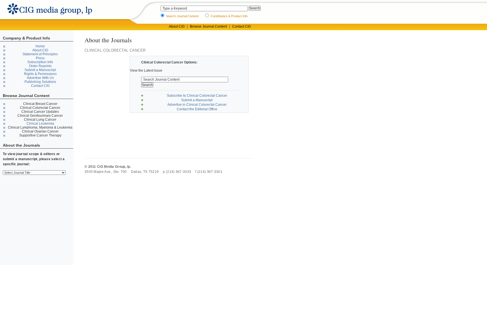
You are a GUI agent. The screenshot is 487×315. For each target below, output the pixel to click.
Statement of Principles (40, 54)
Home (40, 46)
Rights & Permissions (40, 74)
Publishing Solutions (40, 82)
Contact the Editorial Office (197, 109)
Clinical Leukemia (40, 123)
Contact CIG (241, 26)
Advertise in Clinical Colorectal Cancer (197, 105)
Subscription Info (40, 62)
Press (40, 58)
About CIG (177, 26)
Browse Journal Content (208, 26)
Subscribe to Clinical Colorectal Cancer (197, 96)
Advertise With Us (40, 78)
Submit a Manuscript (40, 70)
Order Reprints (40, 66)
